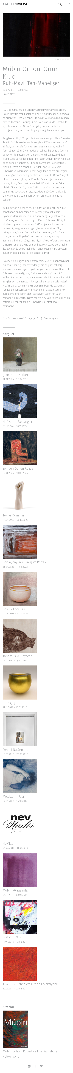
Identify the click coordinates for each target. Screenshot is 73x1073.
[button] (8, 35)
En (68, 3)
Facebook (36, 1067)
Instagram (30, 1067)
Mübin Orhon (21, 69)
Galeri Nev (15, 4)
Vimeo (42, 1067)
